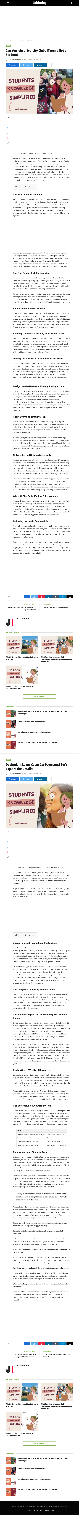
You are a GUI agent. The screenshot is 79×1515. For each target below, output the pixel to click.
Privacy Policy (38, 1510)
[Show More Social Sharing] (50, 65)
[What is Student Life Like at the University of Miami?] (22, 645)
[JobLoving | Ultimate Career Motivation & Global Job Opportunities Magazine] (39, 3)
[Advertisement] (39, 23)
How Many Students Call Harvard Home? (55, 608)
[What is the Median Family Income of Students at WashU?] (22, 675)
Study (8, 45)
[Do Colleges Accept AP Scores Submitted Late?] (11, 734)
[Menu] (8, 3)
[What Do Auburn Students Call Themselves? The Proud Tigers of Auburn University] (57, 645)
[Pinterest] (8, 138)
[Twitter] (8, 128)
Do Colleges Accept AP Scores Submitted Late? (34, 732)
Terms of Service (49, 1510)
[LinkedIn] (8, 133)
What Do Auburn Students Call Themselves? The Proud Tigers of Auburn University (56, 659)
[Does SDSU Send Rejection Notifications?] (11, 724)
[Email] (8, 143)
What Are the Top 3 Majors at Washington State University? (39, 743)
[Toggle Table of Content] (33, 186)
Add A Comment (39, 696)
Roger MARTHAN (16, 59)
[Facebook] (8, 123)
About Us (29, 1510)
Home (7, 40)
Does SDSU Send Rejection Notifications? (32, 722)
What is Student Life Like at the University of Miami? (22, 658)
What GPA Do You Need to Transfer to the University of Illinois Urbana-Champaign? (43, 712)
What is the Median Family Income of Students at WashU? (19, 687)
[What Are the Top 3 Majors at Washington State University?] (11, 745)
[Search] (71, 3)
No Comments (28, 59)
